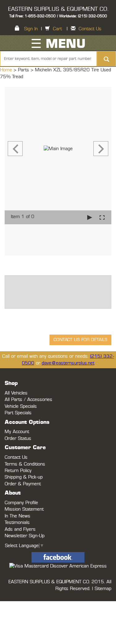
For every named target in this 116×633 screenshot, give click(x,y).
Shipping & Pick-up (24, 477)
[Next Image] (100, 148)
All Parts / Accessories (28, 399)
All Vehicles (16, 393)
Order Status (18, 438)
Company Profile (21, 502)
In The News (17, 516)
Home (7, 70)
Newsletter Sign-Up (25, 536)
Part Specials (18, 413)
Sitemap (103, 588)
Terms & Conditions (25, 464)
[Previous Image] (15, 148)
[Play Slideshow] (90, 217)
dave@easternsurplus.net (68, 363)
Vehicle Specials (21, 406)
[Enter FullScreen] (102, 217)
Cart (57, 29)
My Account (17, 431)
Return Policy (18, 470)
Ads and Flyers (20, 529)
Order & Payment (23, 484)
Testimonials (17, 522)
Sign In (31, 29)
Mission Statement (24, 509)
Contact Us (90, 29)
